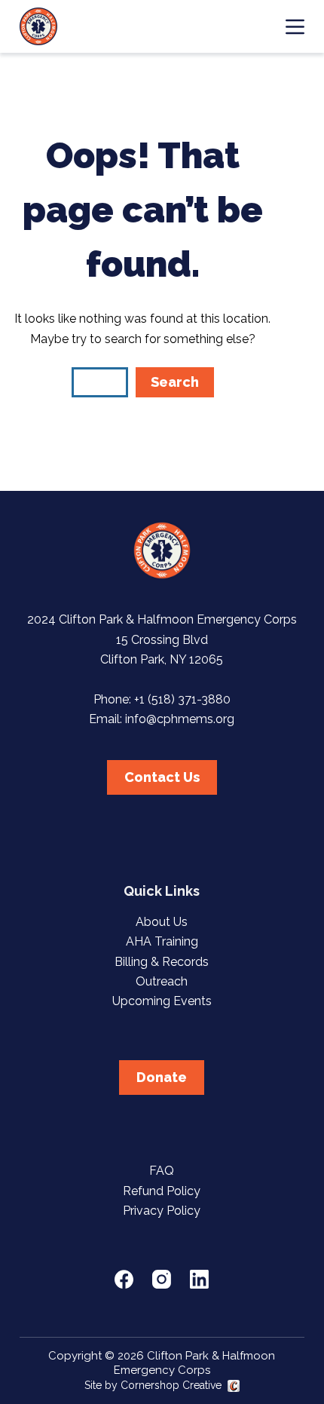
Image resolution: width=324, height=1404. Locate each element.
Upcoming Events (162, 1001)
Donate (161, 1077)
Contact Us (162, 777)
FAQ (161, 1170)
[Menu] (295, 26)
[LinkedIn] (199, 1279)
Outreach (162, 981)
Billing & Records (162, 962)
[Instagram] (161, 1279)
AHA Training (162, 941)
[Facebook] (124, 1279)
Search (175, 382)
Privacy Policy (161, 1210)
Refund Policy (161, 1191)
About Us (162, 922)
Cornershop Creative (171, 1385)
